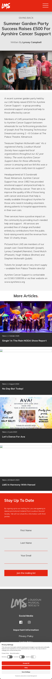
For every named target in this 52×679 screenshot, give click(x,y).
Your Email (26, 555)
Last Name (26, 542)
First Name (26, 530)
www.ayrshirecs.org (14, 281)
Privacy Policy (26, 636)
